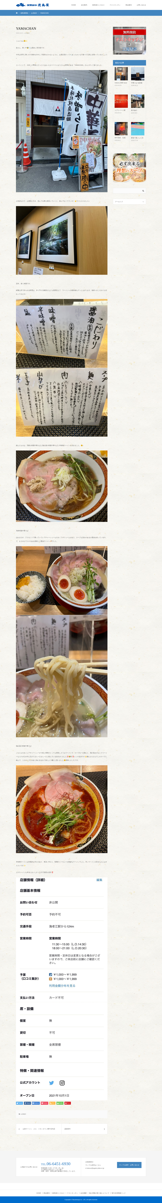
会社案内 (84, 5)
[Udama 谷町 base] (121, 73)
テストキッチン (115, 5)
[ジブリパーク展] (121, 101)
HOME (73, 5)
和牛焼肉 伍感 (120, 138)
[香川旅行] (137, 101)
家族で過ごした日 (137, 138)
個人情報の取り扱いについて (99, 1193)
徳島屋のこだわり (98, 5)
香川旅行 (134, 110)
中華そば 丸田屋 (136, 83)
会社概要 (83, 1193)
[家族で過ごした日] (137, 128)
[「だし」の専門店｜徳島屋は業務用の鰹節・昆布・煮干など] (32, 5)
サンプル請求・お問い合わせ (129, 1165)
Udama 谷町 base (121, 83)
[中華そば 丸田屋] (137, 73)
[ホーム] (17, 13)
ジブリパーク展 (120, 110)
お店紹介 (27, 33)
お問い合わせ (141, 5)
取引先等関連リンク (119, 1193)
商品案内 (129, 5)
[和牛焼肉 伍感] (121, 128)
